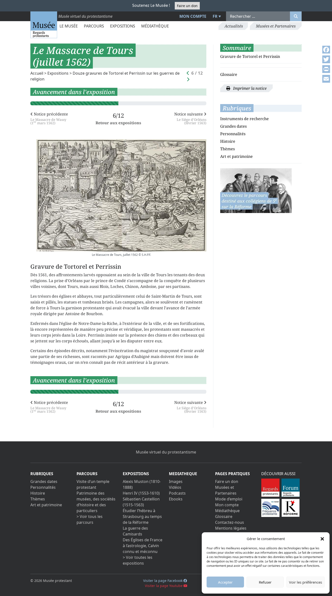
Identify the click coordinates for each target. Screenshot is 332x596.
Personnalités (232, 133)
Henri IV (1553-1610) (141, 493)
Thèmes (227, 148)
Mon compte (192, 16)
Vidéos (175, 487)
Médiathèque (155, 26)
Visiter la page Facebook (163, 580)
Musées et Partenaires (276, 26)
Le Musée (69, 26)
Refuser (265, 582)
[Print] (326, 69)
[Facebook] (326, 49)
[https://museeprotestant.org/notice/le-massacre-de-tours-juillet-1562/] (256, 190)
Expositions (122, 26)
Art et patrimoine (236, 156)
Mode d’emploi (228, 499)
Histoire (227, 141)
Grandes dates (233, 126)
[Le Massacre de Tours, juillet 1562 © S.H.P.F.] (121, 195)
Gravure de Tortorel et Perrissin (250, 56)
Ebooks (176, 499)
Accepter (225, 582)
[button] (322, 538)
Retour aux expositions (118, 122)
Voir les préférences (305, 582)
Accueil (36, 73)
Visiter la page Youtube (164, 585)
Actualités (234, 26)
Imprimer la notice (249, 88)
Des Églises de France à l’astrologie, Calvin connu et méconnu (142, 545)
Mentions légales (230, 528)
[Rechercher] (296, 16)
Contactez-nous (229, 522)
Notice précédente (49, 118)
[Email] (326, 79)
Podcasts (177, 493)
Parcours (94, 26)
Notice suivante (190, 118)
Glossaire (228, 74)
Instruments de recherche (244, 118)
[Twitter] (326, 59)
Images (176, 481)
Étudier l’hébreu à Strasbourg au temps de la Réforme (142, 516)
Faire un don (187, 5)
